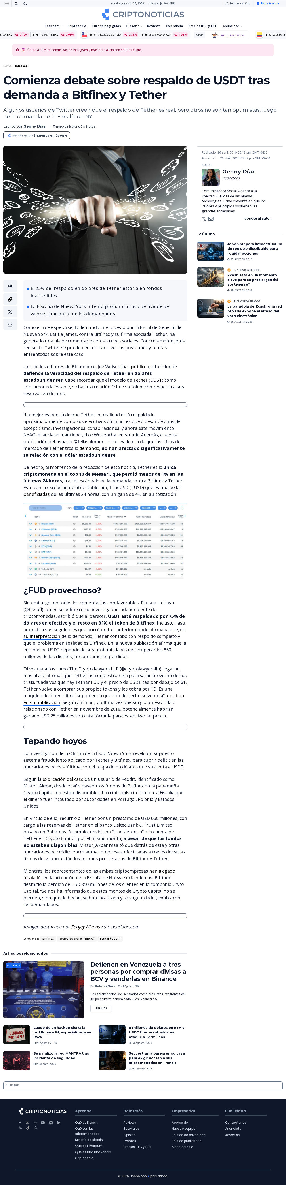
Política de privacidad (188, 1135)
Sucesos (21, 66)
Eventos (130, 1141)
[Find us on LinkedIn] (58, 1122)
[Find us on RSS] (20, 1128)
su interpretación (41, 636)
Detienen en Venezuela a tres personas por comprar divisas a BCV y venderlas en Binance (138, 971)
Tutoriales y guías (106, 26)
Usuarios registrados (246, 270)
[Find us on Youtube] (43, 1122)
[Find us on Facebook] (20, 1122)
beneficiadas (36, 494)
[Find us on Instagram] (35, 1122)
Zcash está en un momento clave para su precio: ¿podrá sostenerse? (252, 280)
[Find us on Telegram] (51, 1122)
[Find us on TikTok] (27, 1128)
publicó (139, 367)
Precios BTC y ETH (202, 26)
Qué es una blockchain (93, 1152)
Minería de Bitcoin (89, 1140)
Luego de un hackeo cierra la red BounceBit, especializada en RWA (62, 1032)
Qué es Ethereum (89, 1146)
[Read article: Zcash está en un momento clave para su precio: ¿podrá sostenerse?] (210, 277)
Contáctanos (235, 1122)
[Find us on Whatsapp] (35, 1128)
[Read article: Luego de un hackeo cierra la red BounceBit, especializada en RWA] (16, 1034)
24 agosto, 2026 (130, 986)
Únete (31, 50)
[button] (10, 305)
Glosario (132, 26)
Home (7, 66)
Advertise (232, 1135)
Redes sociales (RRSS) (77, 939)
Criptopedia (76, 26)
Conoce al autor (257, 218)
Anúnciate (231, 26)
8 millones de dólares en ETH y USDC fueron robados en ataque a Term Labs (156, 1032)
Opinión (130, 1135)
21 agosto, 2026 (46, 1064)
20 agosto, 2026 (141, 1068)
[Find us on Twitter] (27, 1122)
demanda (89, 448)
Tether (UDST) (148, 380)
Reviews (153, 26)
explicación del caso (63, 779)
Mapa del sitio (182, 1147)
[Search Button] (16, 3)
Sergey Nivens (85, 927)
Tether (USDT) (110, 939)
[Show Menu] (7, 3)
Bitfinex (48, 939)
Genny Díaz (34, 126)
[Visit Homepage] (143, 14)
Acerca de (180, 1122)
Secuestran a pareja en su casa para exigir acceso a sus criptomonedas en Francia (157, 1058)
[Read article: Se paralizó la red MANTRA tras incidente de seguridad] (16, 1060)
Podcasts (52, 26)
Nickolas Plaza (105, 986)
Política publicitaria (186, 1141)
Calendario (174, 26)
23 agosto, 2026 (46, 1043)
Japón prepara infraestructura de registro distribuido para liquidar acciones (254, 248)
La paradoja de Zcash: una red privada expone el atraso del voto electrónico (254, 311)
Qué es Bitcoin (86, 1122)
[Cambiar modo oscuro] (25, 3)
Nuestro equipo (184, 1128)
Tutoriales (131, 1128)
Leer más (103, 1007)
